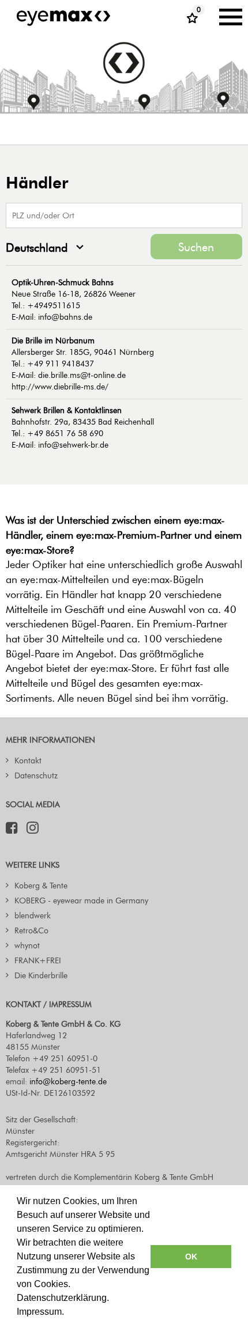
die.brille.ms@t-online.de (82, 375)
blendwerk (32, 916)
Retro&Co (31, 931)
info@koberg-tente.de (68, 1082)
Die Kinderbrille (40, 976)
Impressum (39, 1311)
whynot (27, 946)
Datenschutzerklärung (62, 1298)
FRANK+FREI (37, 961)
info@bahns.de (65, 317)
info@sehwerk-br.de (73, 445)
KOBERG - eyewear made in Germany (81, 901)
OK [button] (191, 1256)
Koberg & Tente (40, 886)
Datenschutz (36, 776)
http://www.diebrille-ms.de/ (60, 387)
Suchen (196, 247)
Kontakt (28, 761)
